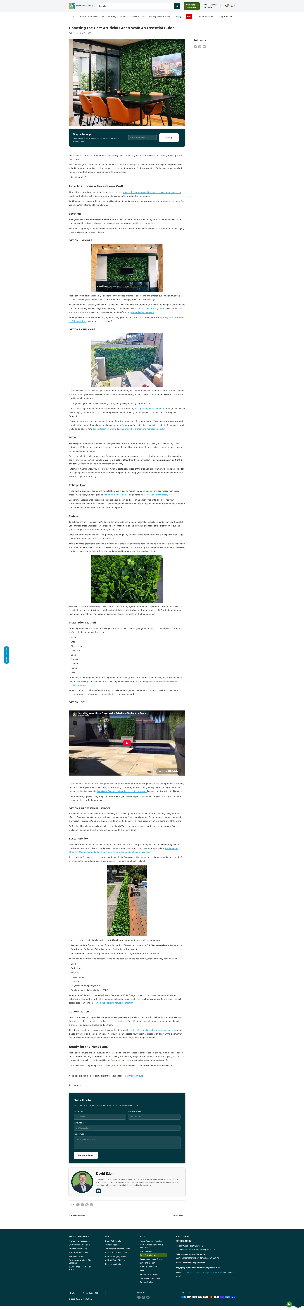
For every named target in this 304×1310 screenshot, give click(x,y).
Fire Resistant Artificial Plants (117, 1248)
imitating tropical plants (116, 495)
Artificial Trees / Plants (114, 1260)
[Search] (177, 6)
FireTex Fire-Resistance (79, 1241)
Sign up (169, 137)
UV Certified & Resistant (79, 1245)
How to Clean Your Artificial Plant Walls (152, 1246)
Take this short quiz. (133, 1076)
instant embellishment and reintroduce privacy (143, 429)
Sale (189, 16)
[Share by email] (91, 1204)
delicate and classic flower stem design (151, 1030)
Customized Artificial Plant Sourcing (81, 1261)
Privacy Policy (146, 1282)
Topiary (177, 16)
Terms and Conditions (150, 1278)
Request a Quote (86, 1155)
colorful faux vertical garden (150, 308)
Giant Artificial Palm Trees (116, 1252)
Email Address (80, 1123)
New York (217, 1272)
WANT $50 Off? (6, 655)
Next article (178, 1215)
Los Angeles (206, 1272)
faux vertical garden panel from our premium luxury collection (152, 192)
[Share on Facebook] (78, 1204)
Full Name (78, 1112)
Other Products (203, 16)
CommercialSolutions (191, 6)
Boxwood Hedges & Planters (115, 16)
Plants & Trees (138, 16)
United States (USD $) (91, 1293)
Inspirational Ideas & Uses (151, 1259)
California (189, 1272)
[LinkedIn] (98, 1191)
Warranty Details (76, 1256)
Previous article (78, 1215)
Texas (197, 1272)
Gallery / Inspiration (113, 1264)
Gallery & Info (223, 16)
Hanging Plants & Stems (159, 16)
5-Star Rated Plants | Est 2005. (80, 1268)
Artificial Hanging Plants (115, 1256)
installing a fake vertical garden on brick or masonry (122, 791)
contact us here (119, 1065)
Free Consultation (148, 1255)
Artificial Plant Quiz (148, 1267)
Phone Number (134, 1112)
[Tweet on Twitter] (87, 1204)
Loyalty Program (147, 1263)
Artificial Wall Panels (78, 1248)
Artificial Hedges (111, 1245)
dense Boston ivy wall (103, 429)
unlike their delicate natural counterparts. (115, 1003)
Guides (72, 33)
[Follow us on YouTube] (204, 46)
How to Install (146, 1251)
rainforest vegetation (151, 495)
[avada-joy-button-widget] (289, 1304)
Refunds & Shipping (149, 1274)
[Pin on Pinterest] (82, 1204)
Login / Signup (210, 4)
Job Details (79, 1134)
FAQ (142, 1270)
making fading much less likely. (149, 408)
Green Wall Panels (112, 1241)
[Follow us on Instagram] (199, 46)
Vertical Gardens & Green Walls (84, 16)
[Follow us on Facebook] (195, 46)
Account (208, 7)
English (73, 1293)
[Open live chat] (298, 1304)
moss (164, 495)
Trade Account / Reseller (151, 1241)
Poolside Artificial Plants (79, 1252)
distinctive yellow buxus (142, 312)
